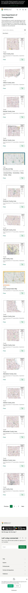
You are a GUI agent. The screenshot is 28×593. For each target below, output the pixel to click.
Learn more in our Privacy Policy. (12, 583)
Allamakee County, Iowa (9, 374)
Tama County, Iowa (8, 54)
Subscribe (22, 547)
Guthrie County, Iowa (9, 402)
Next (23, 506)
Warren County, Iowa (9, 140)
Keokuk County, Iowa (9, 111)
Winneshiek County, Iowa (10, 431)
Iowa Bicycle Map (8, 169)
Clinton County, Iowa (8, 82)
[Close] (26, 578)
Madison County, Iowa (9, 460)
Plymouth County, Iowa (9, 230)
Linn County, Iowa (8, 489)
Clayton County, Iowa (9, 316)
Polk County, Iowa (8, 258)
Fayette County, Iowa (9, 345)
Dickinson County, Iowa (9, 201)
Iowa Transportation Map (10, 288)
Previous (6, 506)
